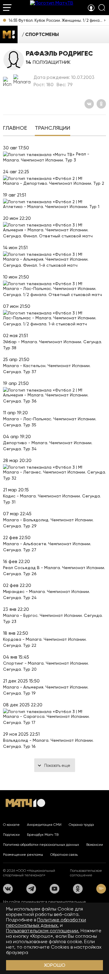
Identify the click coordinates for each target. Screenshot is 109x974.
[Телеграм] (31, 889)
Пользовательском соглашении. (42, 930)
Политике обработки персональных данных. (46, 922)
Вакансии (94, 844)
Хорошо (54, 965)
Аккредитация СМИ (44, 825)
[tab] (15, 128)
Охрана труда (81, 825)
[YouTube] (54, 889)
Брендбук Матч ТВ (42, 834)
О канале (11, 825)
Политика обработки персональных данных (41, 844)
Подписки (11, 834)
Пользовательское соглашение (86, 872)
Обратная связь (64, 854)
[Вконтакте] (89, 104)
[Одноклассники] (101, 104)
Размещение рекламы (23, 854)
